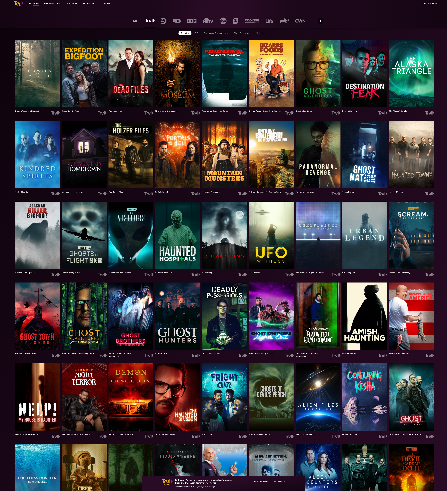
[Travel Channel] (20, 3)
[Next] (320, 21)
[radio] (135, 21)
